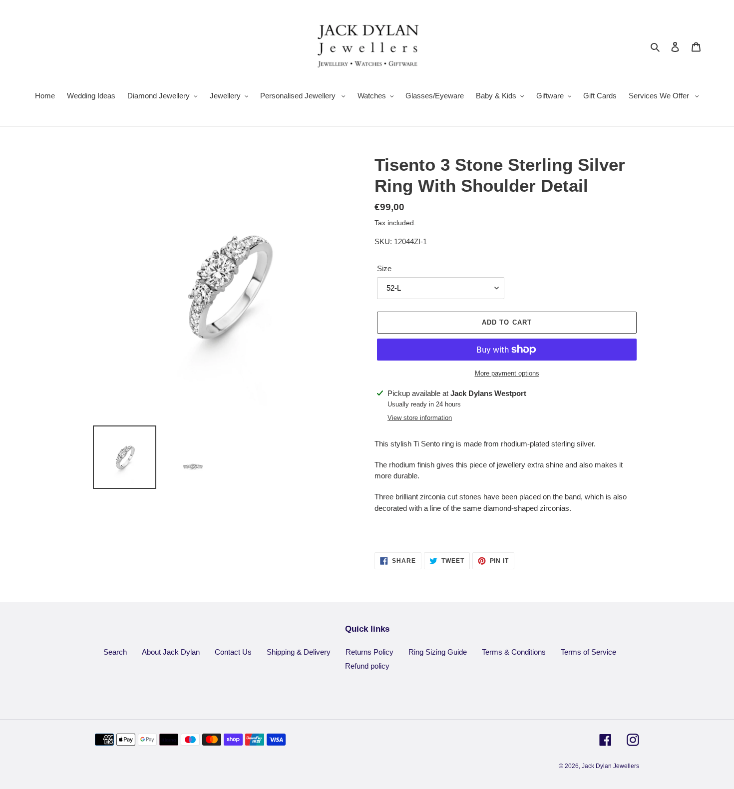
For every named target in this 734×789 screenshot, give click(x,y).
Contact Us (233, 652)
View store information (419, 417)
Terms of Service (588, 652)
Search (115, 652)
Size (384, 268)
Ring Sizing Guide (437, 652)
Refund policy (367, 666)
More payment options (507, 373)
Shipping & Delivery (299, 652)
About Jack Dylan (171, 652)
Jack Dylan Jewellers (610, 766)
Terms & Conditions (514, 652)
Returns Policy (369, 652)
